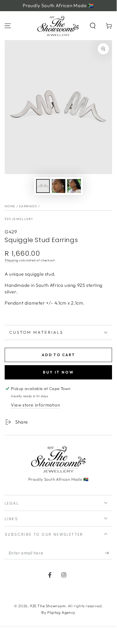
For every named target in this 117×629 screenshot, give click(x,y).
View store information (35, 405)
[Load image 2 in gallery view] (58, 186)
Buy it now (58, 372)
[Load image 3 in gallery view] (74, 186)
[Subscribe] (108, 553)
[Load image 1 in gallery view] (43, 186)
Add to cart (58, 354)
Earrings (28, 206)
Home (10, 206)
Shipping (11, 260)
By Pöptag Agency (58, 612)
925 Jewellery (19, 219)
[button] (93, 26)
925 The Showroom (48, 606)
